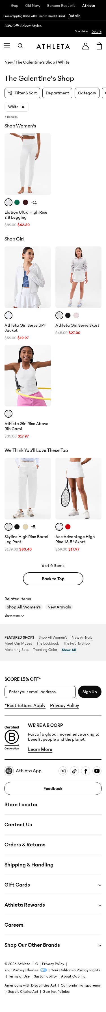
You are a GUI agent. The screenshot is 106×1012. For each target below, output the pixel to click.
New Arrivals (59, 607)
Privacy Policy (64, 705)
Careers (14, 925)
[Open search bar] (20, 45)
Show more (12, 615)
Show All (69, 650)
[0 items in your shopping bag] (99, 46)
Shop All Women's (24, 607)
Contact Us (18, 825)
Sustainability (45, 976)
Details (74, 16)
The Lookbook (47, 643)
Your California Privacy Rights (75, 970)
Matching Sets (17, 649)
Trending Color (45, 649)
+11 (34, 202)
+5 (33, 526)
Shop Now (81, 31)
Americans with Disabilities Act (31, 985)
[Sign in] (85, 45)
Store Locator (21, 804)
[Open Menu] (6, 45)
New (9, 62)
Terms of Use (19, 976)
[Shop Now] (53, 29)
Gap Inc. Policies (56, 991)
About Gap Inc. (73, 976)
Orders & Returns (25, 845)
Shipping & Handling (29, 865)
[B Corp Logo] (12, 738)
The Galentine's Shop (35, 62)
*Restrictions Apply (25, 705)
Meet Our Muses (18, 643)
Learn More (40, 749)
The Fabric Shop (76, 643)
